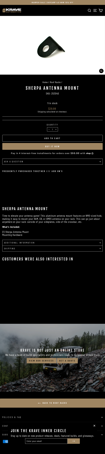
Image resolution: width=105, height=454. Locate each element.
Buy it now (52, 146)
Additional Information (19, 242)
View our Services (41, 360)
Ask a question (14, 161)
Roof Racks (55, 82)
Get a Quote (67, 360)
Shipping (42, 111)
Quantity (52, 125)
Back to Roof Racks (54, 403)
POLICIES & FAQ (11, 417)
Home (45, 82)
